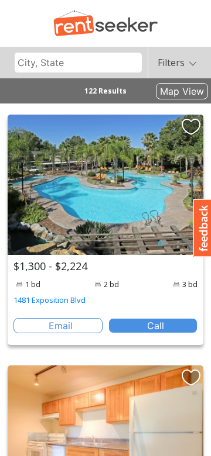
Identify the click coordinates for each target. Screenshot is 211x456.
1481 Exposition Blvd (49, 300)
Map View (182, 91)
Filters (171, 62)
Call (155, 325)
